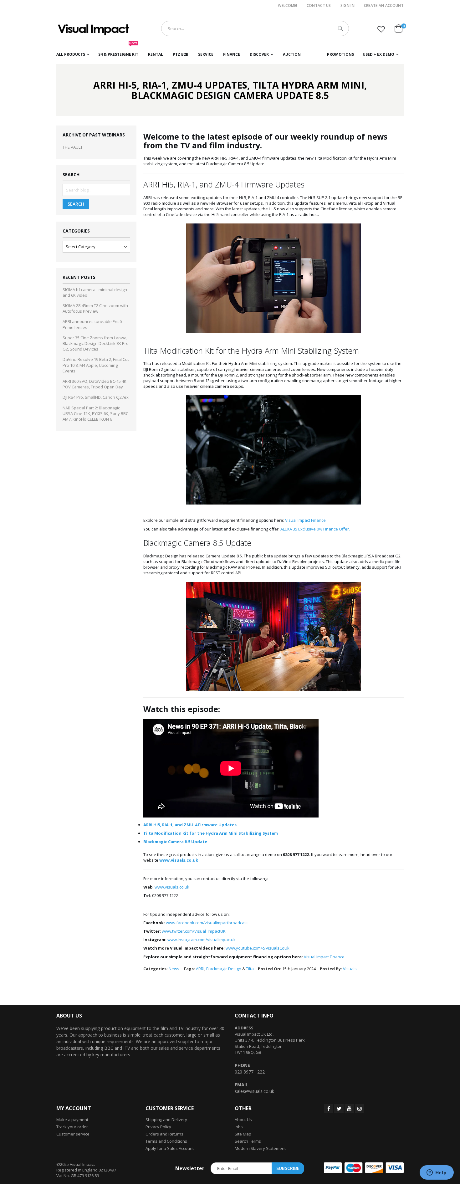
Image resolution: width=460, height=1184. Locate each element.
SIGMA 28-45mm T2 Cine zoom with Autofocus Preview (95, 308)
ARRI (200, 968)
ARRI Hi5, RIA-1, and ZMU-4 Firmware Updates (190, 825)
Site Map (243, 1134)
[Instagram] (359, 1108)
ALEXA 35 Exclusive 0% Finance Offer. (315, 529)
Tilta (250, 968)
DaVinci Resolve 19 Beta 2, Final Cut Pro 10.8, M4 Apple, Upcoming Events (96, 364)
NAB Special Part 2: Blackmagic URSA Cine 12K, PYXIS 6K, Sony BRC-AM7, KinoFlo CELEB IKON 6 (96, 413)
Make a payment (72, 1119)
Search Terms (248, 1141)
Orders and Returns (164, 1134)
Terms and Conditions (166, 1141)
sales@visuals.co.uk (254, 1091)
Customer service (72, 1134)
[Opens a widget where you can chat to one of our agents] (436, 1173)
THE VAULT (73, 147)
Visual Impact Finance (305, 520)
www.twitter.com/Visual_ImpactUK (194, 931)
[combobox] (255, 28)
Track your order (72, 1127)
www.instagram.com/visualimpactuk (201, 939)
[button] (381, 29)
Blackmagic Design (223, 968)
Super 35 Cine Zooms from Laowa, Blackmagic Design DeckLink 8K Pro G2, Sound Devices (96, 343)
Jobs (239, 1127)
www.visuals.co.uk (172, 887)
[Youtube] (349, 1108)
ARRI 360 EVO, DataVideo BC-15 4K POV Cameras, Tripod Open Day (94, 384)
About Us (243, 1119)
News (174, 968)
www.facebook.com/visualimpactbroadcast (207, 922)
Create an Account (384, 5)
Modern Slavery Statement (260, 1148)
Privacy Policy (158, 1127)
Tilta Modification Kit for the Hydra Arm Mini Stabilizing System (210, 833)
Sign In (347, 5)
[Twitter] (339, 1108)
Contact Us (319, 5)
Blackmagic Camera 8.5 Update (175, 841)
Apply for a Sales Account (170, 1148)
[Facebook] (328, 1108)
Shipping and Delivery (166, 1119)
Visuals (350, 968)
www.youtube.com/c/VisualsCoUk (257, 948)
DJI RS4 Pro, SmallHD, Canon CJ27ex (96, 397)
